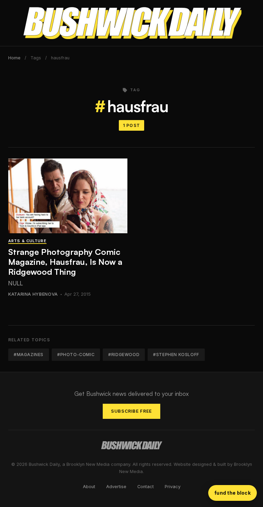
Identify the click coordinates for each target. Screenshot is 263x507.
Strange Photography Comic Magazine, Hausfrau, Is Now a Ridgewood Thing (65, 262)
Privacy (172, 486)
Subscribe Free (131, 411)
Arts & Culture (27, 240)
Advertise (116, 486)
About (89, 486)
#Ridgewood (123, 354)
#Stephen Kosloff (176, 354)
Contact (145, 486)
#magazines (28, 354)
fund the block (232, 493)
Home (14, 57)
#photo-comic (76, 354)
